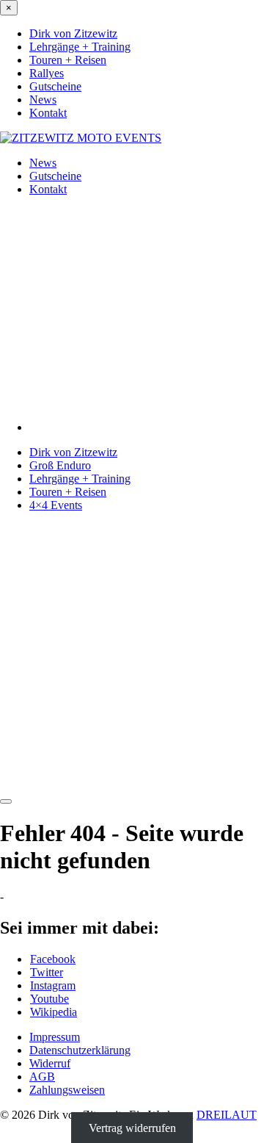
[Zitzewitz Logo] (80, 137)
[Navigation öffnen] (6, 801)
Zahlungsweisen (67, 1089)
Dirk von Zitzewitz (73, 33)
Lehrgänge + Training (80, 46)
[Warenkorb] (132, 784)
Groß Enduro (60, 465)
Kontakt (48, 113)
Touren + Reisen (67, 60)
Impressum (54, 1037)
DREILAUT (227, 1114)
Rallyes (46, 73)
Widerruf (49, 1063)
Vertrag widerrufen (132, 1128)
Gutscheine (55, 86)
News (42, 99)
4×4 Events (55, 505)
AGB (42, 1076)
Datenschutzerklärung (80, 1050)
